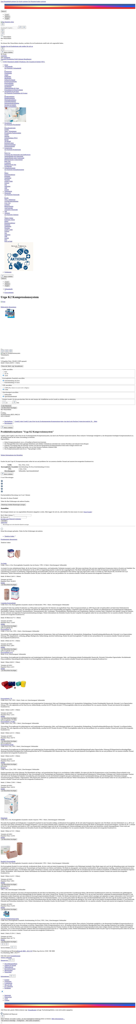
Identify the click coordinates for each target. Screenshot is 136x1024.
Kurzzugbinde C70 (6, 698)
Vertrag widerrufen (6, 957)
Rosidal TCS (4, 888)
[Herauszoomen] (2, 350)
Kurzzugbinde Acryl (7, 652)
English (7, 18)
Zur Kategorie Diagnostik (11, 194)
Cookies (6, 1000)
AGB (6, 998)
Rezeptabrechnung (9, 969)
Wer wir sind (8, 985)
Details (3, 583)
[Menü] (2, 24)
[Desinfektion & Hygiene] (15, 121)
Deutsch (7, 16)
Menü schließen (8, 52)
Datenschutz (8, 997)
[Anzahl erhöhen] (14, 402)
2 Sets (17, 387)
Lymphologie (8, 983)
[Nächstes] (7, 944)
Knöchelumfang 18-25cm (12, 380)
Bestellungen (27, 59)
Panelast (3, 768)
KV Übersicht (8, 986)
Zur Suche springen (22, 1)
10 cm (6, 373)
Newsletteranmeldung (10, 964)
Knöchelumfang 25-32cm (12, 382)
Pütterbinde (4, 818)
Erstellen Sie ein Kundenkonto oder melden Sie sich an (17, 46)
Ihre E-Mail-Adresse (7, 515)
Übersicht (4, 59)
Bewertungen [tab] (8, 423)
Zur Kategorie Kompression (12, 149)
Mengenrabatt (8, 970)
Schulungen (7, 981)
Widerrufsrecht (8, 967)
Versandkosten (32, 1010)
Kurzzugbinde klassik (7, 744)
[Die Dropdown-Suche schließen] (24, 27)
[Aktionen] (18, 270)
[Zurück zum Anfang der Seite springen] (2, 1016)
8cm (6, 372)
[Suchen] (20, 27)
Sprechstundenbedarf (11, 396)
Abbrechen (4, 522)
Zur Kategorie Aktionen (11, 214)
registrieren (7, 57)
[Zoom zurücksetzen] (7, 350)
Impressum (7, 995)
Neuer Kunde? (87, 512)
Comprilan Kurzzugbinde (8, 603)
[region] (68, 331)
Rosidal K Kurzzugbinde (8, 861)
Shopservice (4, 960)
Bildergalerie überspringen (8, 307)
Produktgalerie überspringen (9, 539)
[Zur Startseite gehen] (7, 22)
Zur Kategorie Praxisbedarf (12, 124)
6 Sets (6, 389)
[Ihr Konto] (2, 48)
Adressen (21, 59)
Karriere (6, 980)
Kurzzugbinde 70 (6, 629)
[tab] (50, 421)
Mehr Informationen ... (58, 1019)
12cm (6, 375)
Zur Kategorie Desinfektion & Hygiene (15, 93)
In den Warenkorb (6, 406)
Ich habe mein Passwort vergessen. (11, 519)
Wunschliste (7, 972)
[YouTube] (5, 8)
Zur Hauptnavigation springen (37, 1)
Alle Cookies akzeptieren (32, 1020)
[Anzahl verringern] (4, 402)
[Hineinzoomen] (11, 350)
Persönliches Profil (12, 59)
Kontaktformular (15, 956)
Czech (7, 14)
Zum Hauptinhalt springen (8, 1)
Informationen (5, 976)
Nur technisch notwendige (8, 1020)
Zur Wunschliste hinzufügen (8, 407)
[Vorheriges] (2, 944)
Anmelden (4, 56)
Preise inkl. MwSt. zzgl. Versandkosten (12, 366)
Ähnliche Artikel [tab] (9, 536)
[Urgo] (68, 302)
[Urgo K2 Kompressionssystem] (9, 314)
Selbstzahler (8, 394)
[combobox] (9, 28)
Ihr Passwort (5, 517)
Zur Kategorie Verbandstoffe (12, 68)
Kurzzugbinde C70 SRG (8, 721)
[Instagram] (5, 6)
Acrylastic (4, 563)
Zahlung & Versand (10, 965)
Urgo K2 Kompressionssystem (10, 919)
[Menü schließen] (5, 70)
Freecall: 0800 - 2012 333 (24, 951)
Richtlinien (7, 988)
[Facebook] (5, 4)
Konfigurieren (20, 1020)
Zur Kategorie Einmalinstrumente (14, 169)
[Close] (1, 40)
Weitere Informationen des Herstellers (12, 455)
